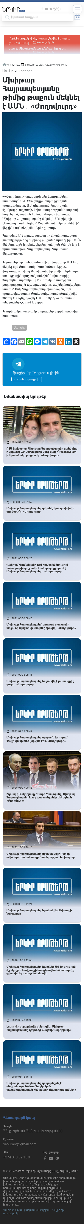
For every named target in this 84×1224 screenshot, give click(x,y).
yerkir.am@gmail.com (19, 1144)
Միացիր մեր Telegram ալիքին (35, 373)
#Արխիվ (19, 328)
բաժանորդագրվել (26, 379)
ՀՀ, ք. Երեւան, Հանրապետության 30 (32, 1131)
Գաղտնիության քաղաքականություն (26, 1210)
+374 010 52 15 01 (17, 1157)
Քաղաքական (45, 42)
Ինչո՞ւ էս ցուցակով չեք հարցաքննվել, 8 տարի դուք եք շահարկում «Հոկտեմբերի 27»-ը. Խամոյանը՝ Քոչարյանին (38, 38)
